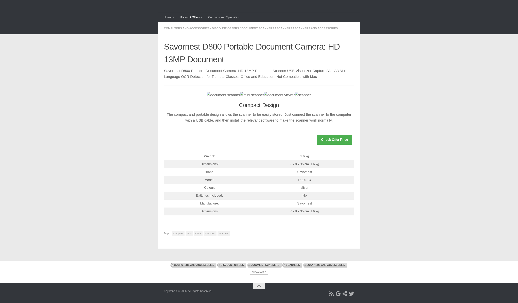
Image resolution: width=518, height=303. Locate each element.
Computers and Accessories (186, 28)
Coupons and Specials (222, 17)
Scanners (284, 28)
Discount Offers (190, 17)
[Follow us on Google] (338, 293)
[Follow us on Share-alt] (344, 293)
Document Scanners (257, 28)
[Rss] (331, 293)
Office (198, 233)
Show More (259, 272)
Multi (189, 233)
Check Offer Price (334, 139)
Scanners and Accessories (316, 28)
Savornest (210, 233)
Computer (178, 233)
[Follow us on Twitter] (351, 293)
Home (167, 17)
